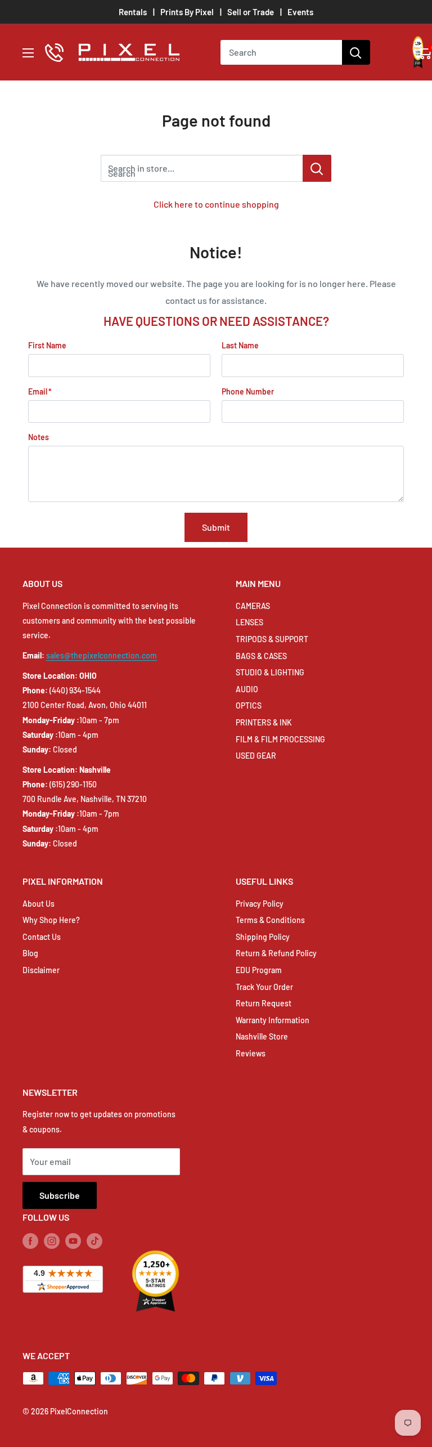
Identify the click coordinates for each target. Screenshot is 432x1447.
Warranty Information (272, 1020)
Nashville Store (262, 1036)
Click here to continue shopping (216, 204)
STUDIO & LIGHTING (270, 672)
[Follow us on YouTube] (73, 1240)
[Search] (356, 52)
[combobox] (281, 52)
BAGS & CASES (261, 656)
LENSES (249, 622)
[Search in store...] (317, 168)
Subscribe (59, 1195)
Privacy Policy (260, 903)
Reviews (251, 1053)
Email (37, 391)
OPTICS (249, 705)
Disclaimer (41, 970)
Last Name (240, 345)
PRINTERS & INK (264, 722)
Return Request (263, 1003)
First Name (47, 345)
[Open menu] (28, 52)
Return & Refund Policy (276, 953)
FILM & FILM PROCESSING (280, 739)
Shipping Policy (263, 937)
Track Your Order (264, 987)
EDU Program (259, 970)
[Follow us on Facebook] (30, 1240)
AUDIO (247, 689)
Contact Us (41, 937)
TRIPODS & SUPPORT (272, 639)
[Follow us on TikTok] (94, 1240)
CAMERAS (253, 606)
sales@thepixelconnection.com (101, 655)
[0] (424, 52)
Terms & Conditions (270, 920)
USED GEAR (256, 755)
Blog (30, 953)
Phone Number (248, 391)
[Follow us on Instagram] (52, 1240)
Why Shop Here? (51, 920)
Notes (38, 437)
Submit (216, 527)
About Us (38, 903)
